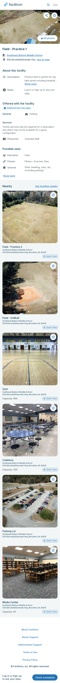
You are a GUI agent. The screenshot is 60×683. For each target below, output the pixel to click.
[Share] (46, 15)
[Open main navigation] (55, 5)
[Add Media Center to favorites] (53, 550)
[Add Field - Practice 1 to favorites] (54, 15)
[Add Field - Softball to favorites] (53, 266)
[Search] (48, 5)
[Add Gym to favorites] (53, 337)
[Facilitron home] (13, 6)
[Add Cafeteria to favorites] (53, 408)
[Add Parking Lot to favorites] (53, 479)
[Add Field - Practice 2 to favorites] (53, 195)
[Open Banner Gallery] (30, 27)
